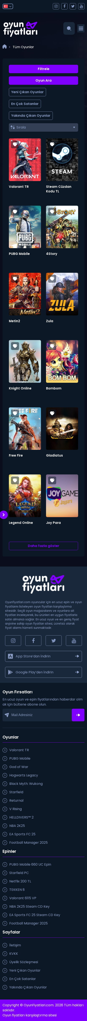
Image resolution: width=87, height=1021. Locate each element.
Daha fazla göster (43, 545)
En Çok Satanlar (25, 103)
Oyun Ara (43, 80)
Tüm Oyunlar (23, 47)
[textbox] (46, 127)
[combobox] (43, 127)
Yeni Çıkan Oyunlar (27, 92)
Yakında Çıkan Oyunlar (30, 115)
